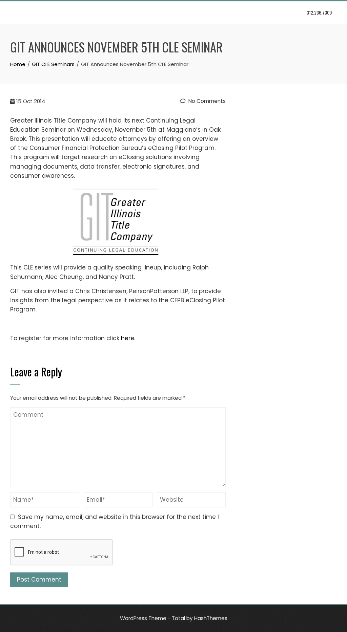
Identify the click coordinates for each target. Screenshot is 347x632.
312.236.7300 (319, 12)
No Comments (206, 101)
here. (128, 338)
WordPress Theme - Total (152, 618)
